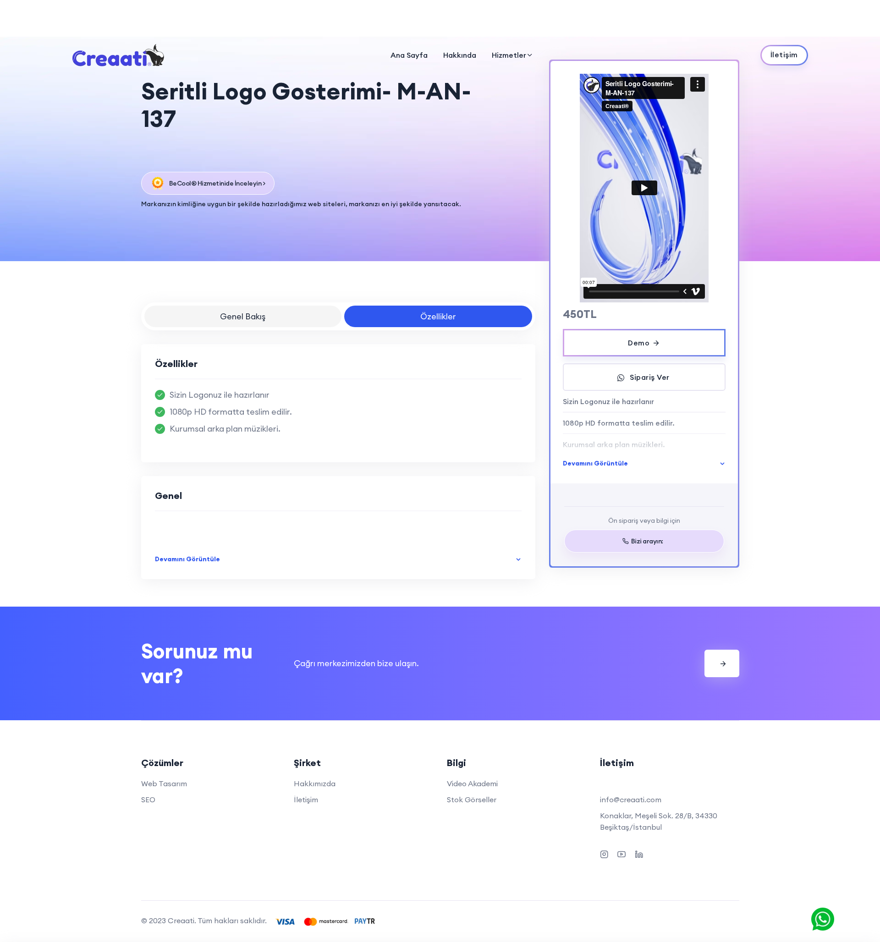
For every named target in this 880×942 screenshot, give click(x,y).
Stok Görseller (471, 799)
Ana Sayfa (409, 55)
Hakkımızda (315, 783)
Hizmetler (509, 55)
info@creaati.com (630, 799)
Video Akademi (472, 783)
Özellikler (438, 316)
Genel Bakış (242, 316)
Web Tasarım (164, 783)
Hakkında (459, 55)
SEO (148, 799)
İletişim (306, 799)
